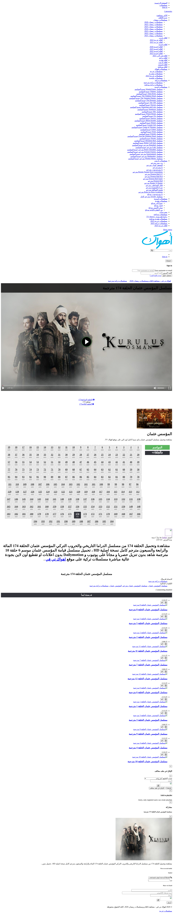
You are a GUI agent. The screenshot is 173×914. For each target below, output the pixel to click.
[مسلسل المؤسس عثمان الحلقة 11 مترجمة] (149, 646)
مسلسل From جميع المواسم (152, 132)
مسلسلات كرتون (160, 161)
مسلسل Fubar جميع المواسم (151, 129)
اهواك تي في (56, 559)
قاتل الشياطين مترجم (154, 185)
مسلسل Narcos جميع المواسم (151, 118)
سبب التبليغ (167, 778)
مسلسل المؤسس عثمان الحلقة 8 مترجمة (148, 609)
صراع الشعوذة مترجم (154, 188)
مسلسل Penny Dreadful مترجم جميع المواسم (145, 150)
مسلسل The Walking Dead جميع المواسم (147, 96)
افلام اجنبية (163, 45)
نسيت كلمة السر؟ (155, 275)
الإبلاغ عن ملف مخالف (157, 788)
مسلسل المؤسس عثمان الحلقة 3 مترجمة (148, 720)
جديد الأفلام (163, 18)
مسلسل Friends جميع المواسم (151, 134)
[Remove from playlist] (162, 602)
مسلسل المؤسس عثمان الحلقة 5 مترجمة (148, 623)
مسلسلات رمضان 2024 (153, 29)
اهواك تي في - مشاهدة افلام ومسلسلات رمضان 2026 (150, 281)
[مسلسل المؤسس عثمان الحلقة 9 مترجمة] (150, 729)
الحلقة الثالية (85, 404)
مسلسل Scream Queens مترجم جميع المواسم (145, 152)
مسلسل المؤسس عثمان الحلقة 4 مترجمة (148, 747)
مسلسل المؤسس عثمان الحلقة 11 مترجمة (147, 651)
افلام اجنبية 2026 (156, 47)
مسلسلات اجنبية (161, 87)
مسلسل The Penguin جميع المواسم (149, 100)
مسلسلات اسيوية (160, 199)
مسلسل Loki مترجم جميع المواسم (149, 147)
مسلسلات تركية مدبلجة (153, 85)
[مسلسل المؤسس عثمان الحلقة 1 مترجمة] (150, 702)
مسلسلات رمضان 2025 (153, 24)
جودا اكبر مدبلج (157, 203)
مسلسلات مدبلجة (160, 214)
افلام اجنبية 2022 (156, 51)
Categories (168, 11)
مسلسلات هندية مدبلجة (158, 219)
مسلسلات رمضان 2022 (153, 33)
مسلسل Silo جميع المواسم (152, 112)
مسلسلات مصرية (156, 74)
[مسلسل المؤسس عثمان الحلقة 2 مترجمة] (150, 633)
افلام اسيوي (162, 65)
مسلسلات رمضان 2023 (153, 31)
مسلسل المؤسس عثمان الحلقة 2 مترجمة (148, 637)
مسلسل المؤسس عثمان (157, 586)
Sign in (164, 7)
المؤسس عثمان (115, 586)
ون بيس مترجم (157, 163)
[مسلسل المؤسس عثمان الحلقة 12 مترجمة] (149, 674)
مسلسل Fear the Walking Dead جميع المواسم (145, 136)
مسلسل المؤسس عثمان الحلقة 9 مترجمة (148, 734)
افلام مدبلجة (162, 67)
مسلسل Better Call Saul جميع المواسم (148, 143)
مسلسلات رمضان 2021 (153, 36)
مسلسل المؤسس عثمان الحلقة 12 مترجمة (147, 678)
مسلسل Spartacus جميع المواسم (150, 109)
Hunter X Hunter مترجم (153, 183)
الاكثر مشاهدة (162, 15)
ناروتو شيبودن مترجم (154, 170)
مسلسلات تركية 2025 (159, 223)
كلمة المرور (167, 273)
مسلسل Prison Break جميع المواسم (149, 114)
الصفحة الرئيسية (161, 3)
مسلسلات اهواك (161, 69)
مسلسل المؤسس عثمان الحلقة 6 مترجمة (148, 692)
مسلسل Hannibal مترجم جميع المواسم (147, 145)
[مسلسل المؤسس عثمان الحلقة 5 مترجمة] (150, 619)
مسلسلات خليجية (156, 78)
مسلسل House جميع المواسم (151, 123)
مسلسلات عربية (156, 71)
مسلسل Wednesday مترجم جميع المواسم (146, 156)
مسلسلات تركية (161, 80)
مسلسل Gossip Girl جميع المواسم (149, 125)
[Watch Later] (165, 602)
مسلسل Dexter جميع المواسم (151, 138)
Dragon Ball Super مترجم (153, 179)
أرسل (169, 903)
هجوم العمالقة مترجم (154, 190)
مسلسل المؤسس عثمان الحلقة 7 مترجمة (148, 664)
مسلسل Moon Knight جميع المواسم (149, 121)
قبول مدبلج (158, 205)
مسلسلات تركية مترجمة (153, 83)
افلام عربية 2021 (156, 42)
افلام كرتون (162, 62)
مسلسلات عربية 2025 (158, 221)
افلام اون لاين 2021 (160, 56)
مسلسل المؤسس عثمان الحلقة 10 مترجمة (147, 761)
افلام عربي (163, 38)
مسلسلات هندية (161, 201)
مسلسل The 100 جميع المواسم (150, 103)
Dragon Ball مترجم (155, 181)
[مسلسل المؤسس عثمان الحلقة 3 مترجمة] (150, 715)
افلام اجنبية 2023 (156, 53)
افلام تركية (163, 58)
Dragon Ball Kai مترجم (154, 176)
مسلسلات (163, 5)
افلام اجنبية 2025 (156, 49)
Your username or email (163, 270)
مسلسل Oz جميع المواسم (152, 116)
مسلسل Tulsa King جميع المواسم (149, 94)
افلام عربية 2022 (156, 40)
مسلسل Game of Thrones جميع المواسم (147, 127)
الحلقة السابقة (85, 400)
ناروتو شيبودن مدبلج (155, 194)
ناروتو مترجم (158, 167)
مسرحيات (163, 212)
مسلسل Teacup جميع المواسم (151, 105)
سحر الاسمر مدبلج (156, 208)
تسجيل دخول (167, 275)
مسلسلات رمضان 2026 (153, 22)
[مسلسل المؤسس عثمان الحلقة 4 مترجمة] (150, 743)
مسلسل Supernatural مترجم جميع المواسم (146, 154)
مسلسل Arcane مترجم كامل (151, 197)
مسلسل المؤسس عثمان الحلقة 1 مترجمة (148, 706)
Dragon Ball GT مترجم (154, 174)
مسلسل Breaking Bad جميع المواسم (148, 141)
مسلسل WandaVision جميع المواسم (149, 89)
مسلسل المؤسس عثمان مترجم (135, 586)
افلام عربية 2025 (161, 226)
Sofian (164, 538)
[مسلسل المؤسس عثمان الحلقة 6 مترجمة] (150, 688)
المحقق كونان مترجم (154, 165)
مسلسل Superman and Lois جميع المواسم (146, 107)
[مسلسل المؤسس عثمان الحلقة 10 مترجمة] (149, 757)
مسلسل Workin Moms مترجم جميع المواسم (145, 159)
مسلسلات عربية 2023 (154, 76)
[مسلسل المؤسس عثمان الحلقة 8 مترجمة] (150, 605)
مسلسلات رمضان (160, 20)
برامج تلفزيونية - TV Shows (156, 217)
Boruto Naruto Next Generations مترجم (148, 172)
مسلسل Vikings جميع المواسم (151, 91)
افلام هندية (163, 60)
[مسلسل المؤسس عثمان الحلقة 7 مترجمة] (150, 660)
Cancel (168, 788)
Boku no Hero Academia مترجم (150, 192)
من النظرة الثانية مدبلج (154, 210)
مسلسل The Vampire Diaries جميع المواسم (146, 98)
